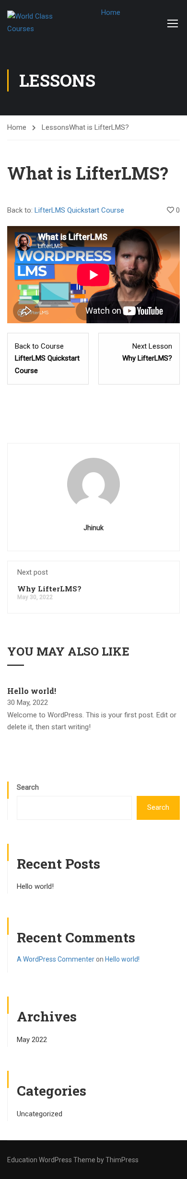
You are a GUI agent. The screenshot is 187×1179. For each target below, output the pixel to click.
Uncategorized (39, 1114)
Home (110, 12)
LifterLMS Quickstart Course (79, 210)
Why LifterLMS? (49, 588)
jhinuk (93, 528)
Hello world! (31, 691)
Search (28, 787)
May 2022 (32, 1039)
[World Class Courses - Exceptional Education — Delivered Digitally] (38, 23)
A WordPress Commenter (55, 959)
